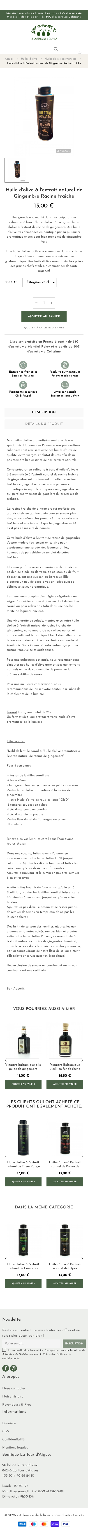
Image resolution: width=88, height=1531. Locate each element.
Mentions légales (15, 1447)
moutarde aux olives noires (51, 630)
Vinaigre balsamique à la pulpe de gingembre (23, 1067)
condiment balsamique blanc (35, 635)
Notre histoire (12, 1396)
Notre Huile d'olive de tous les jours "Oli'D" (38, 800)
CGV (5, 1431)
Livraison (9, 1423)
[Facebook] (5, 1368)
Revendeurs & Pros (16, 1404)
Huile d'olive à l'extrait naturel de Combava (23, 1266)
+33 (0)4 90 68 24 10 (18, 1476)
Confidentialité (13, 1439)
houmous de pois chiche (24, 552)
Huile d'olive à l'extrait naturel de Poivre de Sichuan (65, 1165)
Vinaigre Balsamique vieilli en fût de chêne (65, 1067)
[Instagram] (13, 1368)
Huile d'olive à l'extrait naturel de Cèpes (65, 1266)
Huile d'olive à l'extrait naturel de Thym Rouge (23, 1164)
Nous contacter (13, 1388)
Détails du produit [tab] (44, 424)
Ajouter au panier (44, 316)
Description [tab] (44, 412)
